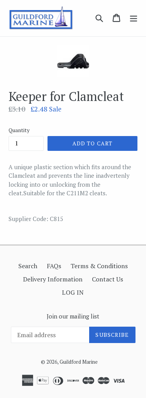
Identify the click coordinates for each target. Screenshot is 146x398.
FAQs (54, 266)
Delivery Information (53, 279)
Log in (73, 292)
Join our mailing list (73, 316)
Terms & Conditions (99, 266)
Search (27, 266)
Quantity (19, 130)
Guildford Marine (79, 361)
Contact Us (107, 279)
